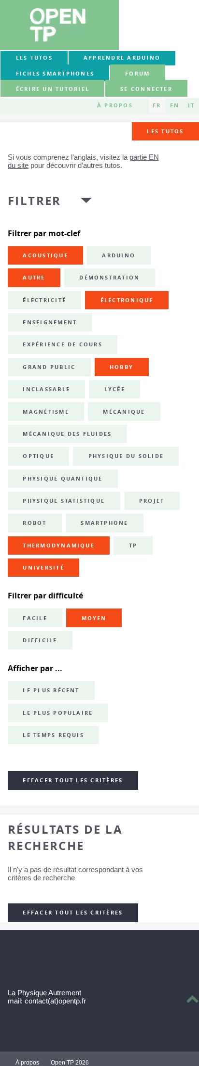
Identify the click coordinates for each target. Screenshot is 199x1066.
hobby (121, 367)
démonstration (109, 277)
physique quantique (62, 478)
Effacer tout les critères (73, 780)
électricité (44, 300)
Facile (35, 618)
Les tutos (34, 58)
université (43, 567)
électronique (127, 300)
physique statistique (64, 501)
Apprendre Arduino (122, 58)
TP (133, 545)
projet (151, 501)
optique (38, 456)
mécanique (124, 412)
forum (137, 73)
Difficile (40, 640)
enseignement (50, 322)
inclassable (46, 389)
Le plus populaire (58, 713)
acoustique (45, 255)
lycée (114, 389)
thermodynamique (59, 545)
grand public (49, 367)
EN (174, 105)
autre (34, 277)
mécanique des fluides (67, 434)
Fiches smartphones (55, 73)
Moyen (94, 618)
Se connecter (146, 89)
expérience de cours (62, 344)
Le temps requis (53, 735)
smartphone (104, 523)
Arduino (118, 255)
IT (191, 105)
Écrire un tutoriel (52, 89)
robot (34, 523)
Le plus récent (51, 690)
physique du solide (126, 456)
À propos (115, 105)
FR (157, 105)
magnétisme (46, 412)
